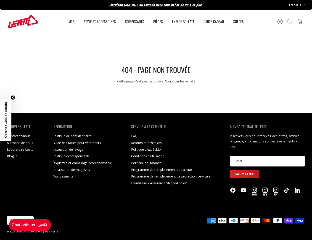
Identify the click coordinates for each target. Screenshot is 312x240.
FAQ (134, 136)
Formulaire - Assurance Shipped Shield (159, 183)
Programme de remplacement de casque (161, 169)
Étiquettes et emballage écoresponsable (82, 163)
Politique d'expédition (147, 149)
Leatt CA (21, 231)
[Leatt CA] (23, 21)
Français (295, 4)
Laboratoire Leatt (20, 149)
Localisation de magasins (71, 169)
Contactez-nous (18, 136)
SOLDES (238, 21)
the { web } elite (48, 231)
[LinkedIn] (297, 190)
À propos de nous (20, 143)
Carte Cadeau (214, 21)
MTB (71, 21)
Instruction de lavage (68, 149)
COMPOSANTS (134, 21)
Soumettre (244, 174)
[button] (30, 225)
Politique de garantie (146, 163)
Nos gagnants (63, 176)
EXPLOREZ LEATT (183, 21)
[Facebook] (232, 190)
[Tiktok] (286, 190)
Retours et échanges (146, 143)
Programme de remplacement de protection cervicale (170, 176)
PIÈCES (158, 21)
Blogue (12, 156)
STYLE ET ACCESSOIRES (100, 21)
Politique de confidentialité (72, 136)
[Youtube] (243, 190)
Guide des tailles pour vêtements (77, 143)
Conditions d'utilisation (147, 156)
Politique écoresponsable (71, 156)
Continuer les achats (180, 81)
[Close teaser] (13, 97)
